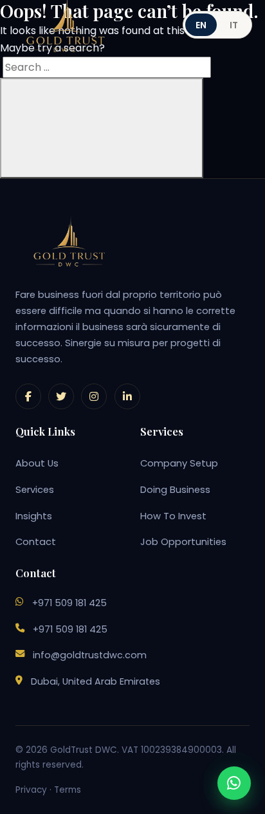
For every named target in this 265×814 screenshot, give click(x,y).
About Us (37, 463)
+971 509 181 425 (69, 603)
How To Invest (173, 516)
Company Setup (179, 463)
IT (234, 25)
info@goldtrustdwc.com (90, 655)
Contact (35, 541)
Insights (33, 516)
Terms (67, 790)
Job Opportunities (183, 541)
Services (34, 489)
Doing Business (175, 489)
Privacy (31, 790)
